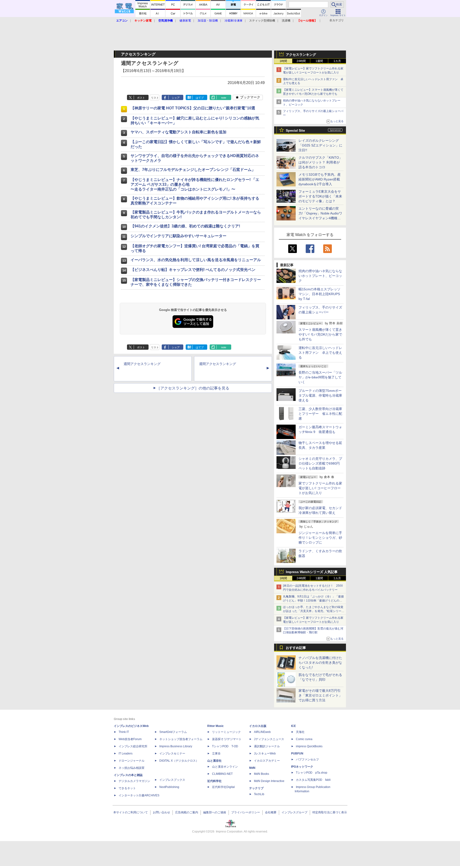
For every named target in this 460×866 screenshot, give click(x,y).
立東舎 (216, 753)
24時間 (301, 61)
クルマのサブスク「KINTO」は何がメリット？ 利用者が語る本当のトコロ (320, 162)
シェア (176, 97)
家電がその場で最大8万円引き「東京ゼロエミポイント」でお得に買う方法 (320, 695)
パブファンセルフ (307, 759)
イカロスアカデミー (267, 760)
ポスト (141, 97)
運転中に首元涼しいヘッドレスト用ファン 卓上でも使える (320, 352)
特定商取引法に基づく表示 (329, 812)
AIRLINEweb (262, 732)
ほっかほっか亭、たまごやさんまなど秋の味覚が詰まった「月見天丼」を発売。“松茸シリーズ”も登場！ (313, 611)
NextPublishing (169, 787)
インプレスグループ (294, 812)
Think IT (124, 732)
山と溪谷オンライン (225, 766)
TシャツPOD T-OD (225, 746)
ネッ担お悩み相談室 (131, 768)
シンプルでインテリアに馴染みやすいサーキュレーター (178, 236)
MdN (252, 768)
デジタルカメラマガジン (134, 781)
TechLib (259, 794)
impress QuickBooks (309, 746)
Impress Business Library (175, 746)
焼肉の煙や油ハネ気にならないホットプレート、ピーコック (320, 275)
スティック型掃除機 (262, 20)
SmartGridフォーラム (173, 732)
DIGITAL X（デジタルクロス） (179, 760)
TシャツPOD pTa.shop (311, 772)
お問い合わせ (161, 812)
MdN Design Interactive (269, 781)
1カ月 (337, 61)
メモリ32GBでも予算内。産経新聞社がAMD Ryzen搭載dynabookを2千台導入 (320, 179)
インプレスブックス (172, 780)
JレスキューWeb (265, 753)
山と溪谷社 (214, 760)
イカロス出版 (257, 726)
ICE (293, 726)
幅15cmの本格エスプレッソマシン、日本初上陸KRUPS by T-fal (319, 294)
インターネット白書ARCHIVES (139, 795)
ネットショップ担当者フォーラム (180, 739)
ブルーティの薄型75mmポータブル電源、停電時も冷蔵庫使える (320, 395)
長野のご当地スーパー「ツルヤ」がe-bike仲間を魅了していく (320, 377)
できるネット (127, 788)
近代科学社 (214, 781)
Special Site (295, 130)
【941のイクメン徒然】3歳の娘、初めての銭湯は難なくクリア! (185, 226)
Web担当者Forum (130, 739)
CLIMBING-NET (222, 774)
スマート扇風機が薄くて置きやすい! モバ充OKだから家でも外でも (320, 334)
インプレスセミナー (172, 753)
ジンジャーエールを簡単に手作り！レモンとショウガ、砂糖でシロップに (320, 537)
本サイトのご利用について (130, 812)
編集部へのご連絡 (214, 812)
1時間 (283, 61)
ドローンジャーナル (131, 760)
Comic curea (304, 739)
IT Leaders (125, 753)
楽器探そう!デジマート (227, 739)
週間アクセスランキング (142, 364)
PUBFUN (297, 753)
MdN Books (261, 774)
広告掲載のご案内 (186, 812)
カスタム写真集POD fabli (313, 780)
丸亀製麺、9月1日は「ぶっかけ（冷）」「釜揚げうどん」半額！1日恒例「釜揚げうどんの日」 (313, 600)
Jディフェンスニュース (269, 739)
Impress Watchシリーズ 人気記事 (312, 572)
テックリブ (256, 788)
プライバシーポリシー (245, 812)
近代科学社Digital (223, 787)
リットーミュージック (226, 732)
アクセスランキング (301, 54)
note (223, 97)
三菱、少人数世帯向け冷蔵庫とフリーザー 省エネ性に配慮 (320, 413)
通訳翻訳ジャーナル (267, 746)
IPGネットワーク (302, 766)
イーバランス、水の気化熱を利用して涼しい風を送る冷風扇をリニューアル (196, 260)
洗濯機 (286, 20)
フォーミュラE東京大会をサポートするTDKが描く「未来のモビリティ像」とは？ (320, 196)
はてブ (200, 97)
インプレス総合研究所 (133, 746)
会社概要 (270, 812)
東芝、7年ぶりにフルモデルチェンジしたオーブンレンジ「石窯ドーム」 (193, 170)
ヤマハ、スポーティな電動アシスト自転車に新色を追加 (178, 132)
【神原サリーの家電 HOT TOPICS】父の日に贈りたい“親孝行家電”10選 (193, 108)
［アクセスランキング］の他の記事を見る (192, 388)
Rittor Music (215, 726)
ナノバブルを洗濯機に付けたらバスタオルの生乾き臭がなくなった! (320, 662)
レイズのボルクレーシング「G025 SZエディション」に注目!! (320, 145)
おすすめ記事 (296, 648)
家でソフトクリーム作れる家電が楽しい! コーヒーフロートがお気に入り (320, 488)
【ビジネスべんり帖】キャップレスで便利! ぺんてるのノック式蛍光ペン (193, 270)
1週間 (319, 61)
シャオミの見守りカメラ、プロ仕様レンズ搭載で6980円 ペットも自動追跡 (321, 463)
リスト (155, 97)
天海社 (300, 732)
